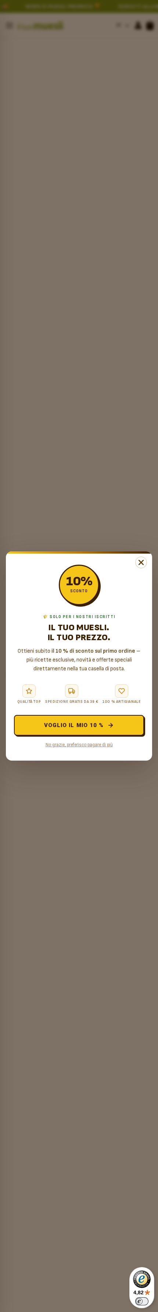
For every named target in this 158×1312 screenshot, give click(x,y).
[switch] (141, 1301)
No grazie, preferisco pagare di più (79, 744)
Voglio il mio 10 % (74, 725)
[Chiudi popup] (141, 562)
